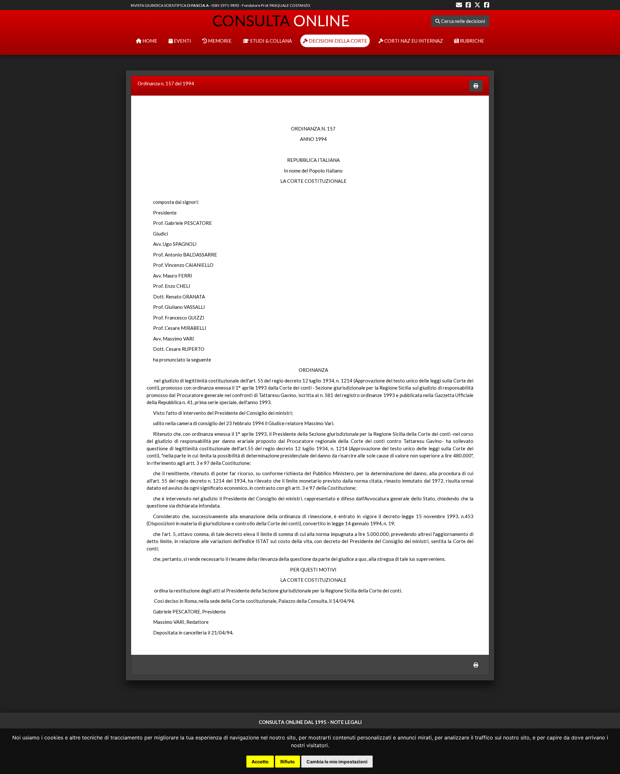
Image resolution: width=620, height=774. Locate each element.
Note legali (346, 722)
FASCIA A (200, 5)
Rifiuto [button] (287, 761)
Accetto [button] (260, 761)
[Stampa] (475, 86)
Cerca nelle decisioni (462, 21)
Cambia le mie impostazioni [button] (336, 761)
